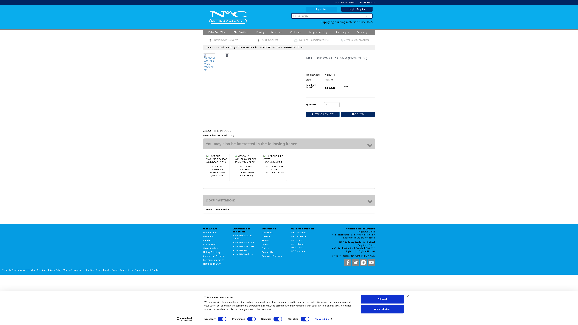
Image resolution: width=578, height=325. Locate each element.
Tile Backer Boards (247, 47)
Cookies (90, 270)
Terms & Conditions (12, 270)
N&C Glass (296, 240)
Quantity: (312, 104)
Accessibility (29, 270)
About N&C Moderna (243, 254)
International (209, 244)
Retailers (207, 240)
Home (208, 47)
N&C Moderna (298, 251)
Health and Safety (212, 263)
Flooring (260, 32)
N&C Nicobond (298, 232)
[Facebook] (347, 262)
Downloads (267, 232)
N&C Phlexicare (298, 236)
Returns (265, 240)
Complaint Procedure (272, 256)
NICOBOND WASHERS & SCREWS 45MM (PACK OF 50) (217, 171)
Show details (322, 319)
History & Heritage (212, 252)
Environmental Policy (213, 259)
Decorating (362, 32)
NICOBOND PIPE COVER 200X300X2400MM (275, 169)
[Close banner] (408, 296)
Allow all (382, 299)
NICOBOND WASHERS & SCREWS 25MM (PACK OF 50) (246, 171)
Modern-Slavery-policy (74, 270)
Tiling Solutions (240, 32)
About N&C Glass (241, 250)
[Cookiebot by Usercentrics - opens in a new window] (184, 319)
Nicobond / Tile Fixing (224, 47)
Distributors (209, 236)
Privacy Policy (54, 270)
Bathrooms (276, 32)
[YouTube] (371, 262)
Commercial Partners (213, 256)
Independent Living (318, 32)
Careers (265, 244)
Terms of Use (126, 270)
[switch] (251, 319)
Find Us (265, 248)
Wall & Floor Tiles (216, 32)
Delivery (266, 236)
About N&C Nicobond (243, 242)
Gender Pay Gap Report (106, 270)
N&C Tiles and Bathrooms (298, 246)
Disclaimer (41, 270)
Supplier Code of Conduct (147, 270)
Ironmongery (342, 32)
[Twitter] (355, 262)
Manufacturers (210, 232)
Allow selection (382, 309)
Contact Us (267, 252)
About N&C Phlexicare (243, 246)
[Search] (367, 16)
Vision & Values (210, 248)
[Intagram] (363, 262)
